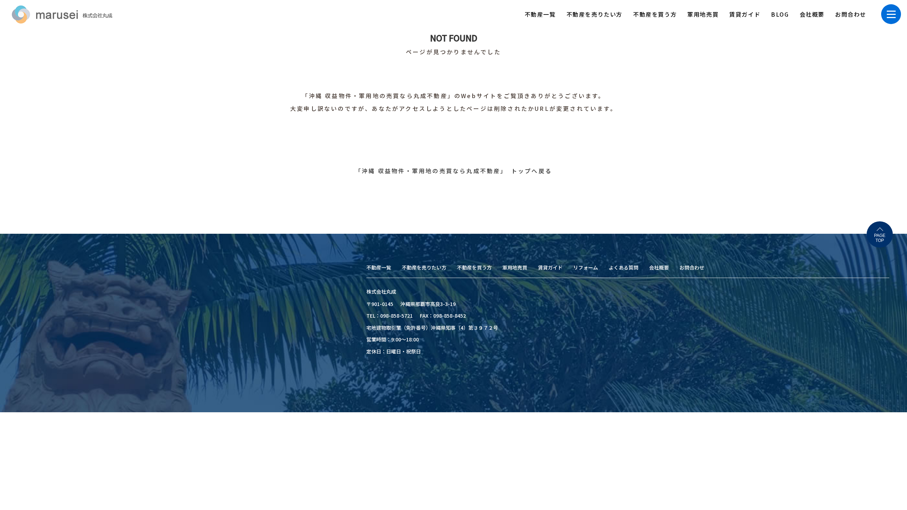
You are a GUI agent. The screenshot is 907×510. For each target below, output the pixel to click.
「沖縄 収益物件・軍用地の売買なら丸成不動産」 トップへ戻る (453, 170)
